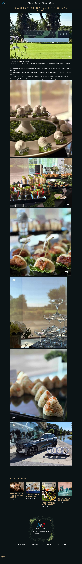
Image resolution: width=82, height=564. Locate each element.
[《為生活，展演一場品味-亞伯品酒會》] (65, 489)
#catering (31, 79)
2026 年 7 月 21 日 (14, 499)
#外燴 (64, 77)
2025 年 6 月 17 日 (14, 61)
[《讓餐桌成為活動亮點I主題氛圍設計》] (33, 487)
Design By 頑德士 (62, 544)
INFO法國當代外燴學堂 (25, 61)
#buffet (20, 79)
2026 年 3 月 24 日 (62, 502)
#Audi (11, 77)
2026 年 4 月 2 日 (46, 506)
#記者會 (42, 77)
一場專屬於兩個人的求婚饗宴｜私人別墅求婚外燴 (16, 495)
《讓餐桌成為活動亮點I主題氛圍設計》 (32, 495)
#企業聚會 (51, 77)
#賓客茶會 (46, 77)
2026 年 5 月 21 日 (30, 498)
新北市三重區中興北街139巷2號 (41, 531)
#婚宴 (55, 77)
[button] (3, 556)
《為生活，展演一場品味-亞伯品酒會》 (64, 499)
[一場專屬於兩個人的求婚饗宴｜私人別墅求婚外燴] (17, 487)
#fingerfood (25, 79)
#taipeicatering (38, 79)
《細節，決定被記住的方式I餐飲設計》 (48, 504)
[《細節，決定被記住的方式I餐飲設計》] (49, 491)
